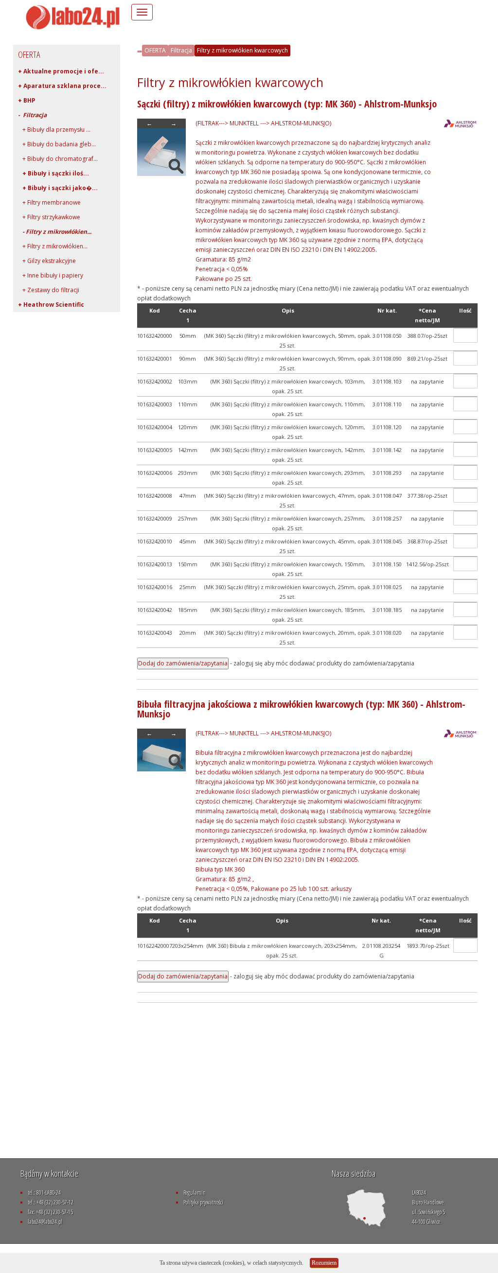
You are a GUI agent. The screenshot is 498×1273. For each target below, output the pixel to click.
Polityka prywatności (203, 1202)
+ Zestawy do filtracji (48, 290)
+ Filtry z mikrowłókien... (53, 246)
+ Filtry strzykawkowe (49, 217)
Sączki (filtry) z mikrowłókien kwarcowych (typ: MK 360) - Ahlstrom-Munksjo (287, 103)
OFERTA (155, 50)
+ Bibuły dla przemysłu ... (54, 129)
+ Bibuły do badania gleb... (57, 144)
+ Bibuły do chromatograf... (58, 159)
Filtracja (181, 50)
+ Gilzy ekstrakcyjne (47, 261)
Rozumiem (324, 1262)
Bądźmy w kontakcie (49, 1173)
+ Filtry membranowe (49, 202)
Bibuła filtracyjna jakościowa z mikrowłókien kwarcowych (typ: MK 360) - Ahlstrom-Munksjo (301, 709)
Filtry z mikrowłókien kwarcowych (242, 50)
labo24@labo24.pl (45, 1222)
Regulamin (194, 1192)
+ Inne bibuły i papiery (50, 275)
